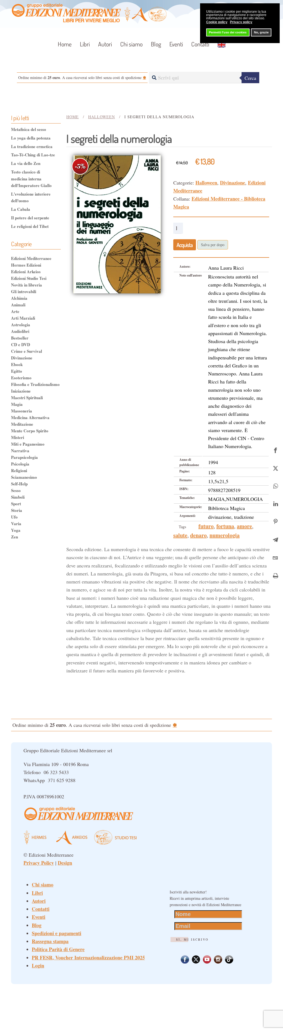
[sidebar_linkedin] (275, 503)
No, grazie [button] (261, 32)
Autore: (184, 266)
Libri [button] (85, 44)
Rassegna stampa (50, 941)
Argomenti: (187, 515)
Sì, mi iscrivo (192, 939)
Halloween (206, 182)
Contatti (200, 44)
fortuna (225, 526)
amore (244, 526)
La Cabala (20, 209)
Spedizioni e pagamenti (56, 933)
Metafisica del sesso (28, 129)
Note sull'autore (190, 275)
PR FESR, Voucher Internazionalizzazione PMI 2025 (88, 957)
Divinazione (232, 182)
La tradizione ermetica (32, 146)
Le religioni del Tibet (30, 226)
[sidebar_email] (275, 557)
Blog (156, 44)
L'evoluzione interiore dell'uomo (31, 197)
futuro (206, 526)
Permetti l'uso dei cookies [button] (228, 32)
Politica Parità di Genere (58, 949)
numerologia (224, 535)
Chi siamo (131, 44)
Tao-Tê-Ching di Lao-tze (33, 155)
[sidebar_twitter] (275, 467)
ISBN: (183, 488)
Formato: (185, 480)
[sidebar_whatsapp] (275, 485)
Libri (37, 892)
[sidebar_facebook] (275, 449)
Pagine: (184, 471)
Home (65, 44)
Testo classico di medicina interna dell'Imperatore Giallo (31, 178)
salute (180, 535)
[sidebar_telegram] (275, 539)
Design (65, 862)
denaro (198, 535)
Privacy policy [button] (241, 22)
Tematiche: (187, 497)
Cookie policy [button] (216, 22)
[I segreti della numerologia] (117, 223)
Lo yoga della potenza (31, 138)
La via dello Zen (25, 163)
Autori (105, 44)
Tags (182, 526)
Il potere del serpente (30, 218)
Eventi (176, 44)
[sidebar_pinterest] (275, 521)
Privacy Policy (38, 862)
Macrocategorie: (190, 506)
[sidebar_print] (275, 575)
